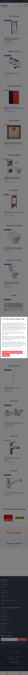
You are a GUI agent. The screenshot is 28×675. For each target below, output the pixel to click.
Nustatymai (18, 352)
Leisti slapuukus (7, 352)
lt (24, 319)
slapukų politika (16, 330)
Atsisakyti (6, 355)
